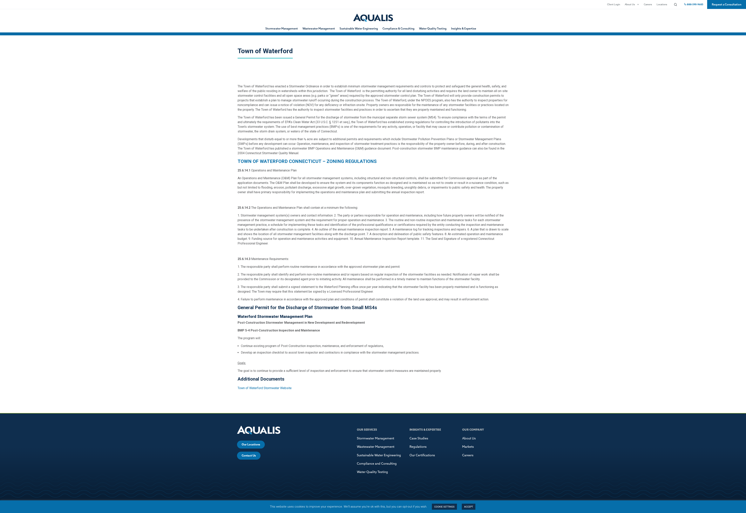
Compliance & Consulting (398, 28)
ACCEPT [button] (468, 506)
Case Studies (419, 438)
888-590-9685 (694, 4)
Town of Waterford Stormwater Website (265, 388)
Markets (468, 447)
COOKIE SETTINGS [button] (444, 506)
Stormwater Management (281, 28)
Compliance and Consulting (377, 463)
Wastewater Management (318, 28)
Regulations (418, 447)
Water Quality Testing (432, 28)
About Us (630, 4)
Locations (662, 4)
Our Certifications (422, 455)
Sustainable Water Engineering (359, 28)
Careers (648, 4)
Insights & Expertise (463, 28)
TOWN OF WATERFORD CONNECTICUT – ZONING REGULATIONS (307, 161)
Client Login (613, 4)
